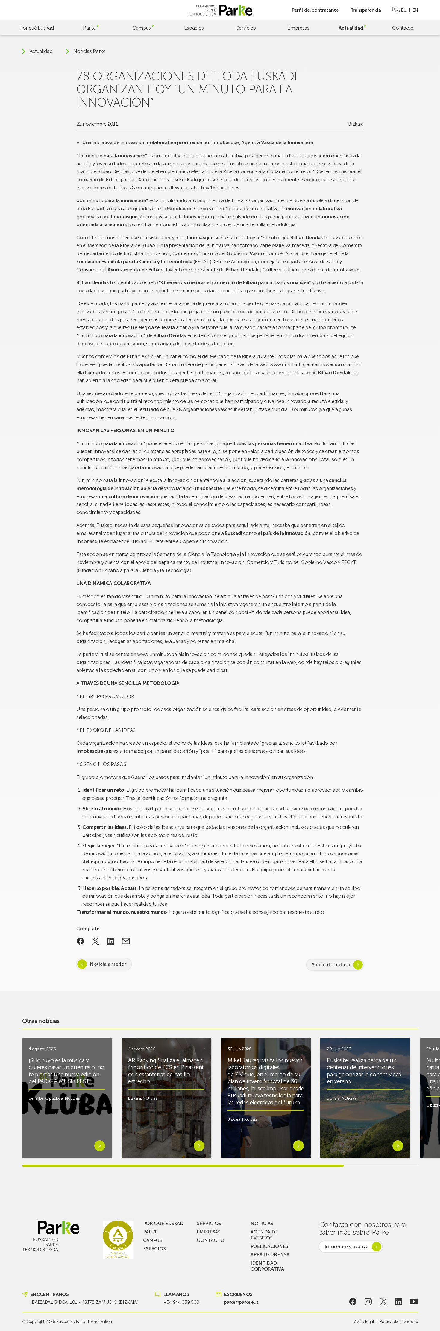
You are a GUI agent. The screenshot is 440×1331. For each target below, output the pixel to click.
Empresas (298, 28)
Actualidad (351, 28)
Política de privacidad (399, 1321)
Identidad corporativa (267, 1266)
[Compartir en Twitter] (96, 941)
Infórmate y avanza (346, 1246)
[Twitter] (384, 1301)
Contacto (402, 28)
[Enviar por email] (126, 941)
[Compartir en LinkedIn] (111, 941)
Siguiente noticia (331, 964)
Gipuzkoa (54, 1098)
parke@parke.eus (241, 1302)
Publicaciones (269, 1246)
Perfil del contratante (315, 10)
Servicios (246, 28)
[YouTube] (414, 1301)
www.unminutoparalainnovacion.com (311, 364)
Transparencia (366, 10)
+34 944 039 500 (181, 1302)
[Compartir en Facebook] (80, 941)
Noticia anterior (108, 964)
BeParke (36, 1098)
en (415, 10)
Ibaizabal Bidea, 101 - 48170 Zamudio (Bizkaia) (85, 1302)
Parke (89, 28)
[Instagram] (368, 1301)
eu (403, 10)
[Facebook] (353, 1301)
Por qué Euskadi (37, 28)
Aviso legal (364, 1321)
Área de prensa (270, 1254)
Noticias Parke (89, 51)
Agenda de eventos (264, 1235)
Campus (141, 28)
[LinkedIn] (399, 1301)
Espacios (194, 28)
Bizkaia (356, 124)
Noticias (72, 1098)
